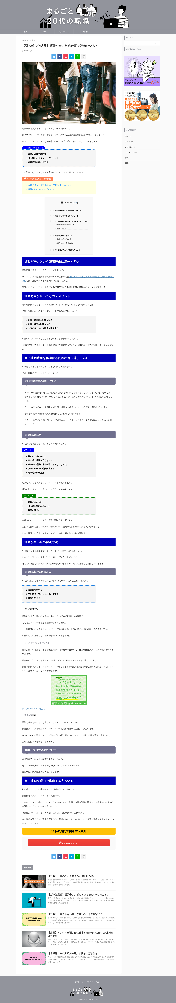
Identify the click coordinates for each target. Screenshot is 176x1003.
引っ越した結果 (60, 228)
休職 (44, 32)
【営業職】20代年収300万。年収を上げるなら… (74, 953)
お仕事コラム (64, 32)
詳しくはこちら (67, 842)
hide (75, 203)
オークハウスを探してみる (33, 709)
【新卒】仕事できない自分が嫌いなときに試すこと (75, 914)
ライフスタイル (83, 32)
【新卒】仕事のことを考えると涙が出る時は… (73, 876)
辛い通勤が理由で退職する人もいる (66, 250)
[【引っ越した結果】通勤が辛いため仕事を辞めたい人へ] (71, 56)
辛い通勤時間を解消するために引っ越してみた (70, 221)
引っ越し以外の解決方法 (62, 239)
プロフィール (79, 982)
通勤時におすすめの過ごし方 (64, 243)
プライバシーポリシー (94, 982)
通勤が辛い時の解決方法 (62, 236)
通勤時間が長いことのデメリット (65, 216)
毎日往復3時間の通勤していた (64, 224)
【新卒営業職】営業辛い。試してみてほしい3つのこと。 (78, 894)
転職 (25, 32)
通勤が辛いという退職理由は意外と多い (68, 210)
